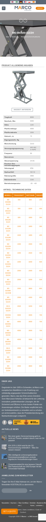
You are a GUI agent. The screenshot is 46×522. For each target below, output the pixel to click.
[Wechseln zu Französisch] (25, 2)
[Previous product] (25, 20)
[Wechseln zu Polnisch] (29, 2)
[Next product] (21, 20)
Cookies (18, 510)
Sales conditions (28, 510)
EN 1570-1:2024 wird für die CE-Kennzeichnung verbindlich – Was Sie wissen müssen (23, 448)
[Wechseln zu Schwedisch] (17, 2)
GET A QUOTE (9, 511)
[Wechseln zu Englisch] (12, 2)
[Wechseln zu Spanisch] (33, 2)
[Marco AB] (23, 8)
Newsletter (5, 503)
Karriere (13, 503)
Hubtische (15, 37)
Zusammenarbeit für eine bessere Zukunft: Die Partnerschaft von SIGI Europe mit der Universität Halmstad (25, 466)
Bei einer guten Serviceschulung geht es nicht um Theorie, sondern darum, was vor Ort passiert (26, 438)
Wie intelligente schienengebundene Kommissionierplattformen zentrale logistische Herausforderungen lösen (23, 457)
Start (7, 37)
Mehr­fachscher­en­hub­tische (30, 37)
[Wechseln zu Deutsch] (21, 2)
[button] (3, 8)
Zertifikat (25, 503)
